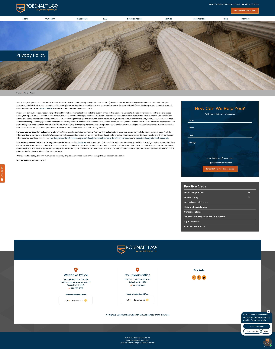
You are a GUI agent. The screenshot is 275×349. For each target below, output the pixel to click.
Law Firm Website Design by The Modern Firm (137, 343)
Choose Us (82, 18)
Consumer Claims (192, 212)
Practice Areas (134, 18)
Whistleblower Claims (194, 226)
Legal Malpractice (192, 221)
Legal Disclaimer (213, 158)
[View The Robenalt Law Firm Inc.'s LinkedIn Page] (199, 278)
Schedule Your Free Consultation (220, 169)
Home (25, 18)
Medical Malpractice (194, 192)
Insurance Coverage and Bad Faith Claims (204, 216)
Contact (245, 18)
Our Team (50, 18)
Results (168, 18)
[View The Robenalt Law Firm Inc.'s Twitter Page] (204, 278)
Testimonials (199, 18)
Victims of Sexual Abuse (195, 207)
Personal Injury (191, 197)
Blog (226, 18)
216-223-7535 (252, 4)
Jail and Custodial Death (196, 202)
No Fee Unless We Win (244, 10)
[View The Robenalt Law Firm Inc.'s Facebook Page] (194, 278)
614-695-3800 (139, 285)
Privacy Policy (227, 158)
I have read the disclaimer (222, 163)
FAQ (105, 18)
